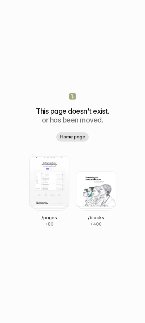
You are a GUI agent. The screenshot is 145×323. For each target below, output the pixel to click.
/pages (49, 217)
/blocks (96, 217)
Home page (72, 136)
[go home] (72, 96)
